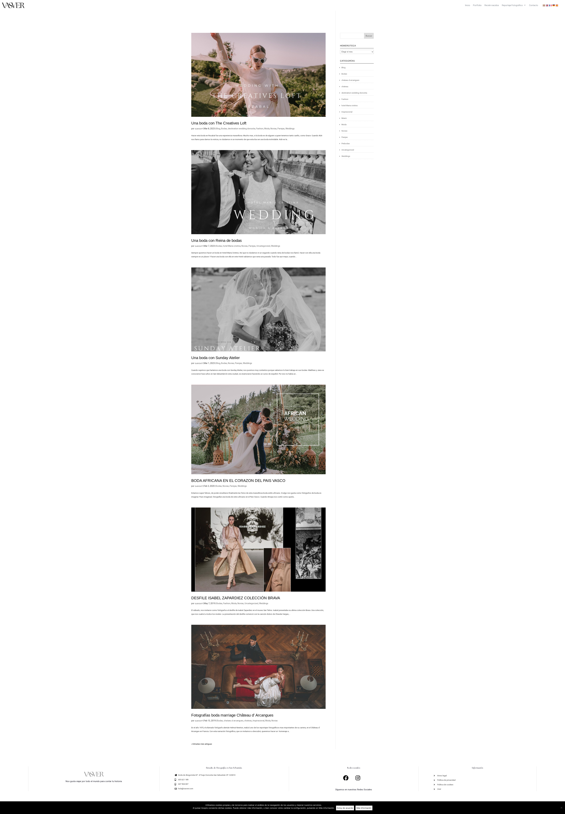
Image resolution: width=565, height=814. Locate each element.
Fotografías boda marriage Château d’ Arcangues (232, 715)
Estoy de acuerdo (345, 808)
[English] (547, 5)
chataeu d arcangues (233, 720)
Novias (273, 128)
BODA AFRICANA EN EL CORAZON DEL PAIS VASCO (238, 480)
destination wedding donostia (241, 128)
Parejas (281, 128)
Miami (344, 118)
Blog (218, 128)
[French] (550, 5)
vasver (199, 128)
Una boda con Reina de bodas (216, 240)
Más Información (364, 808)
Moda (267, 128)
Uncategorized (263, 246)
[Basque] (544, 5)
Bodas (224, 128)
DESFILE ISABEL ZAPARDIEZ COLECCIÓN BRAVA (235, 598)
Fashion (259, 128)
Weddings (290, 128)
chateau (248, 720)
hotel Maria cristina (232, 246)
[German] (553, 5)
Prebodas (346, 143)
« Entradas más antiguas (201, 744)
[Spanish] (557, 5)
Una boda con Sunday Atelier (215, 358)
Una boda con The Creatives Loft (218, 123)
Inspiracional (258, 720)
